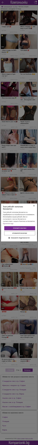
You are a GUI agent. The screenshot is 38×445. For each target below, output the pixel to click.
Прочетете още (8, 223)
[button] (19, 238)
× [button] (34, 206)
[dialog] (19, 222)
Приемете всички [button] (19, 228)
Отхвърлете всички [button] (19, 233)
